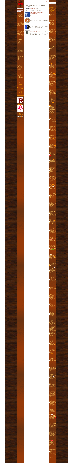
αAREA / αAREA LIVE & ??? (52, 300)
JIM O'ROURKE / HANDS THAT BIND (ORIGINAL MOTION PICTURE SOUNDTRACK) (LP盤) (52, 323)
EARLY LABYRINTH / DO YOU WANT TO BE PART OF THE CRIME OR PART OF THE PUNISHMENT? (52, 356)
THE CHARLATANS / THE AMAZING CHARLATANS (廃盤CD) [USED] (52, 387)
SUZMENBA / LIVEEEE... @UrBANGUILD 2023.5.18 (52, 363)
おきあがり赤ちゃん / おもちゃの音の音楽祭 (52, 317)
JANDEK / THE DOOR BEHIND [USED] (52, 379)
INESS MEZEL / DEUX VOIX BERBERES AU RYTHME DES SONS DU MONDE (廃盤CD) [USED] (52, 372)
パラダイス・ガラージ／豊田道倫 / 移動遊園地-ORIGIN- (52, 225)
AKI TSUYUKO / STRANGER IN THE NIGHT (51, 20)
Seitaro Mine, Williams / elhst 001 (52, 236)
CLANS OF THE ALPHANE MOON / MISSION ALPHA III (52, 293)
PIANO (18, 48)
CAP (18, 78)
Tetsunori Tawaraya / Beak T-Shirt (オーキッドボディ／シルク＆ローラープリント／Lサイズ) (52, 33)
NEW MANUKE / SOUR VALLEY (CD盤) (52, 243)
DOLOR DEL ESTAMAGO (19, 70)
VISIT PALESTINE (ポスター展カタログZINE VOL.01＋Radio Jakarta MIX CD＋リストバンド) (52, 308)
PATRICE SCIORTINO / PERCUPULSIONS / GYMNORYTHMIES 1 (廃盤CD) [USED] (52, 407)
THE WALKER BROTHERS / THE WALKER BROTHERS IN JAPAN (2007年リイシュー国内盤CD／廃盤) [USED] (52, 420)
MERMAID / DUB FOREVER (51, 113)
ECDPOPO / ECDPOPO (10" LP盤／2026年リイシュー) (52, 63)
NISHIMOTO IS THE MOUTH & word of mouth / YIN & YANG (52, 140)
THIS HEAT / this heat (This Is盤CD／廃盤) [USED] (52, 414)
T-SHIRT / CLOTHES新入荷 (20, 17)
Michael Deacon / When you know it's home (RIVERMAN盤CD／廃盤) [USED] (52, 382)
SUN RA (18, 38)
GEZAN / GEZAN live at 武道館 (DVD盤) (52, 94)
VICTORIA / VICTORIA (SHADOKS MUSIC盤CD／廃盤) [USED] (52, 457)
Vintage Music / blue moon (20, 34)
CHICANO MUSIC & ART (20, 40)
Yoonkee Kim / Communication (51, 336)
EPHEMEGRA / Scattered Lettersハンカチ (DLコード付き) (52, 43)
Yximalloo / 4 (51, 320)
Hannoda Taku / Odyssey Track (52, 361)
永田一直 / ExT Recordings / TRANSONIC (20, 63)
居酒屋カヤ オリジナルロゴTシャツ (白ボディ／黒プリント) (52, 86)
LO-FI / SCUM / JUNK (20, 68)
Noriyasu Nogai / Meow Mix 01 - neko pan (52, 66)
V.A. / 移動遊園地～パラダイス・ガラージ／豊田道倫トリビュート (52, 222)
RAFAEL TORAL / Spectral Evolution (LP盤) (52, 163)
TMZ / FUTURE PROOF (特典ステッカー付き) (52, 150)
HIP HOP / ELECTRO (20, 44)
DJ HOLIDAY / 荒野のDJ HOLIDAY (52, 83)
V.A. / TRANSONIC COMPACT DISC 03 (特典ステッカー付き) (52, 274)
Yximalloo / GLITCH (52, 326)
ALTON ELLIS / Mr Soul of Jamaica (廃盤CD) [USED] (52, 447)
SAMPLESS (19, 74)
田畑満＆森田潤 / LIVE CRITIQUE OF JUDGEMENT (52, 75)
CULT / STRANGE (19, 67)
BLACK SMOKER (19, 66)
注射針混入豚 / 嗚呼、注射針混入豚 (52, 90)
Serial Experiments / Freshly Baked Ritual (51, 157)
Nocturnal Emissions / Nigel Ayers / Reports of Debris (52, 271)
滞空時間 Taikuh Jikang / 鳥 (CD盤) (52, 247)
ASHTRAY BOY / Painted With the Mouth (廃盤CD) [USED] (52, 375)
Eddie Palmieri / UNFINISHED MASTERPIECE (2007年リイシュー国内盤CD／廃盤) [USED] (52, 443)
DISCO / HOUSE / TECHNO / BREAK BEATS (20, 23)
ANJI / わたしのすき (52, 84)
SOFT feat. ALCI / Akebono (51, 149)
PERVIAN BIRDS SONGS (51, 353)
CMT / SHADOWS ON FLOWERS (52, 191)
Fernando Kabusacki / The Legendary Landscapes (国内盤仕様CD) (52, 184)
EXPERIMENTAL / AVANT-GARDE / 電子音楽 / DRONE (20, 56)
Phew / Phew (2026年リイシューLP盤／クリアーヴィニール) (52, 40)
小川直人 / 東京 (52, 220)
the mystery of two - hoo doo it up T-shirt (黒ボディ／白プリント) (52, 96)
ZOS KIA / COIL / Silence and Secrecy (52, 200)
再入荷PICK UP (19, 14)
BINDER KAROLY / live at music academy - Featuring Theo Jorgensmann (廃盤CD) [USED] (52, 369)
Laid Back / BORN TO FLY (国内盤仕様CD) (52, 24)
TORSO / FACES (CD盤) (53, 242)
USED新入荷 (19, 15)
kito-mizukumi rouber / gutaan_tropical (52, 286)
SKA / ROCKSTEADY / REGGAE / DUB (20, 45)
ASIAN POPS (19, 43)
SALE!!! (18, 82)
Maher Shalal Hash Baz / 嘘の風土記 (52, 186)
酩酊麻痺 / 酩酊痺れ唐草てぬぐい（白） (52, 267)
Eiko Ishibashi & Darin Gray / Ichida (52, 278)
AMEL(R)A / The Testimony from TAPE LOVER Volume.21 (51, 328)
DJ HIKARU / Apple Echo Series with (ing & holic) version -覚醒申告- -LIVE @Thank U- (52, 46)
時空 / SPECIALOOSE (20, 73)
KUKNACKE (19, 61)
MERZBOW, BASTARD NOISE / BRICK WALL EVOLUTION (52, 204)
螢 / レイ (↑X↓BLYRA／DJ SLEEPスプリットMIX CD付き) (52, 219)
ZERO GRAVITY (19, 64)
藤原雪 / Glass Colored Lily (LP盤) (52, 299)
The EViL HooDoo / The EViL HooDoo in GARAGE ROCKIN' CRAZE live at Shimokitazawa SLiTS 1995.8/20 (52, 131)
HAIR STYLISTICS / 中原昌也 (20, 60)
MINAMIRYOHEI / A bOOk (52, 311)
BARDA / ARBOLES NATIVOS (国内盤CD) (52, 25)
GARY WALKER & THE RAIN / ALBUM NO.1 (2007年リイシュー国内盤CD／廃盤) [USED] (52, 425)
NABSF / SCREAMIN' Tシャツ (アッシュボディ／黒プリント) (52, 70)
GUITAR (18, 47)
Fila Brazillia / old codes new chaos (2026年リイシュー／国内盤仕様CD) (52, 107)
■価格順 (34, 8)
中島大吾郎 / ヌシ (52, 22)
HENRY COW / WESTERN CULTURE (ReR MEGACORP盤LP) (52, 282)
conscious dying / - (52, 313)
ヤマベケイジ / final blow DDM (52, 342)
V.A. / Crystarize (52, 312)
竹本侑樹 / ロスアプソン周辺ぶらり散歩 (52, 344)
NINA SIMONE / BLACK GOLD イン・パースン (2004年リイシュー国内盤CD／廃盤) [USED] (52, 433)
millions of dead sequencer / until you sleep (52, 159)
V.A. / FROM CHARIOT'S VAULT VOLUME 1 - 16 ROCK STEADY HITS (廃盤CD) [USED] (52, 453)
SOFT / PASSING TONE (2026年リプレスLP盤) (52, 147)
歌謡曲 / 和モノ (19, 42)
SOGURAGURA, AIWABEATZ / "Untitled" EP (52, 49)
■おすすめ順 (31, 8)
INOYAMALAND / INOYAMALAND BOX (52, 245)
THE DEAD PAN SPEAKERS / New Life (52, 92)
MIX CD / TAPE (19, 21)
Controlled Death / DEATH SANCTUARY (52, 114)
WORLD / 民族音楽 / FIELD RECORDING (20, 33)
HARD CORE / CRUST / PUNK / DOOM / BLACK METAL (20, 51)
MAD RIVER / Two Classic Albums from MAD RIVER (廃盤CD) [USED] (52, 410)
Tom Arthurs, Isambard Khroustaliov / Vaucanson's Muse (52, 288)
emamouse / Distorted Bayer (52, 334)
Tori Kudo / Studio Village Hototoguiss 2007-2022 (52, 319)
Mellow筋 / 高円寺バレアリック (20, 18)
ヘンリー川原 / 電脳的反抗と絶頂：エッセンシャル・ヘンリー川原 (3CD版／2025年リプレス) (52, 263)
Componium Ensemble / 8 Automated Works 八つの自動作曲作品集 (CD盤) (52, 260)
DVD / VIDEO (19, 75)
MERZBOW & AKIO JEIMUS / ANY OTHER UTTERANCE (52, 209)
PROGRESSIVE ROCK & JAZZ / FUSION (20, 28)
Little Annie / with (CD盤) (53, 194)
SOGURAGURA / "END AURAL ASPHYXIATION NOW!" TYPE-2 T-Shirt (52, 56)
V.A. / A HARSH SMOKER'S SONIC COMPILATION (51, 315)
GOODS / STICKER (20, 79)
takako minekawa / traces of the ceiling (52, 258)
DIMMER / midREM (52, 176)
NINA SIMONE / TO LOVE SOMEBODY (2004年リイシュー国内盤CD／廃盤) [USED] (52, 436)
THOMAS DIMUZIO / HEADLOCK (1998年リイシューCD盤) (52, 168)
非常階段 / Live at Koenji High (52, 88)
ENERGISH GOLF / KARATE (34, 31)
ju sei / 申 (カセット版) (53, 64)
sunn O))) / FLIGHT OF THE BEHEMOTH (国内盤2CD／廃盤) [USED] (52, 416)
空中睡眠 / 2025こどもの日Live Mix (52, 128)
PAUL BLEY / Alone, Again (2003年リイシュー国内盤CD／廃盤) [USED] (52, 400)
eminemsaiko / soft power (33, 25)
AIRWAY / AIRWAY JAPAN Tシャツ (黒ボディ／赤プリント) (52, 72)
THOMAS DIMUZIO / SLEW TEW (52, 173)
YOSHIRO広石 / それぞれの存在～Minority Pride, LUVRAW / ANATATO (52, 348)
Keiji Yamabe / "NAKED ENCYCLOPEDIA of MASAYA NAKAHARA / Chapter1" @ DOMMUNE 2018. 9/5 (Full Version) (52, 339)
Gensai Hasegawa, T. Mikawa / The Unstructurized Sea (52, 125)
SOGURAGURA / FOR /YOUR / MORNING (52, 51)
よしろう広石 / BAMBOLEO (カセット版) (52, 345)
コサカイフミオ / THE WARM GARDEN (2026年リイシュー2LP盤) (52, 122)
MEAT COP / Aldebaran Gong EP (34, 18)
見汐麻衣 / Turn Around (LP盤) (52, 152)
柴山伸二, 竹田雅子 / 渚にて (52, 166)
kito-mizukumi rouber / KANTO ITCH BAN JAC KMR (52, 303)
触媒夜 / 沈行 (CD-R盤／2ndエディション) (52, 145)
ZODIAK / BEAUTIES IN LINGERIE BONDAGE (52, 290)
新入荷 (18, 13)
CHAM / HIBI (51, 192)
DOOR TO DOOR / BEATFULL (52, 18)
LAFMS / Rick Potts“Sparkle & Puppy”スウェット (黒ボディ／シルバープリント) (52, 101)
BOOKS (18, 76)
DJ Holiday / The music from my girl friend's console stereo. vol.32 (52, 143)
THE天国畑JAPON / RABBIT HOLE (52, 233)
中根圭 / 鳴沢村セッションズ (52, 59)
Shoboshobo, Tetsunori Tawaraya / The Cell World (52, 27)
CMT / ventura (51, 190)
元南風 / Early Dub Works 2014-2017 (52, 227)
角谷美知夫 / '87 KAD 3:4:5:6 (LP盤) (52, 234)
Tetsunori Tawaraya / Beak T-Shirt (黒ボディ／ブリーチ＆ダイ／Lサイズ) (52, 29)
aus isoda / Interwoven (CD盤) (52, 181)
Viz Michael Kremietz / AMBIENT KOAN (52, 269)
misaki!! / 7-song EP (52, 154)
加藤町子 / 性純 (52, 153)
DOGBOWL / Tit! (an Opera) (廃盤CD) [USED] (52, 378)
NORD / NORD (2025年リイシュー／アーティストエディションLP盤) (52, 178)
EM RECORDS (19, 65)
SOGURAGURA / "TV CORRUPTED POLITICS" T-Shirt (52, 54)
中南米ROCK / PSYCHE (20, 31)
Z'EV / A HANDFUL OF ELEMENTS (52, 202)
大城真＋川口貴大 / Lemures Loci (52, 276)
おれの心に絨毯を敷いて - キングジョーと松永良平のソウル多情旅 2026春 (52, 117)
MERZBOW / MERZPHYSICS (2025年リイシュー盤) (52, 211)
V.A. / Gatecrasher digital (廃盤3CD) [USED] (52, 385)
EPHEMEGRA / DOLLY (53, 297)
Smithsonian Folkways (20, 35)
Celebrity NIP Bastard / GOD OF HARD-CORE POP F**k (52, 251)
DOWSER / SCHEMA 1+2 (52, 120)
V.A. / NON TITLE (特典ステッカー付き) (52, 256)
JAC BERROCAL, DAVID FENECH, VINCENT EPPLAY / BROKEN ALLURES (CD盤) (52, 197)
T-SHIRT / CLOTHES (20, 77)
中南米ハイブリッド (20, 29)
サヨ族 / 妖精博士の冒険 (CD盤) (52, 15)
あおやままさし (19, 49)
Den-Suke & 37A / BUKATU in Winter (51, 332)
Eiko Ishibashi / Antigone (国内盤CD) (52, 249)
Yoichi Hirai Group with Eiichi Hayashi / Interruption (52, 231)
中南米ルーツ (19, 30)
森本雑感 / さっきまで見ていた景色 (52, 138)
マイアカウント (46, 1)
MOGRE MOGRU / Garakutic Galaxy (52, 359)
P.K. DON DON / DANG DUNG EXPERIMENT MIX (52, 254)
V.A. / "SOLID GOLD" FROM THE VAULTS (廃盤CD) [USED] (52, 449)
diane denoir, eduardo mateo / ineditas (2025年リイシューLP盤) (52, 161)
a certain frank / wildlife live (52, 241)
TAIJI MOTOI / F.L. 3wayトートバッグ (52, 98)
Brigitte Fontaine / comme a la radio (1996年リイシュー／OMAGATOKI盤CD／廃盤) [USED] (52, 404)
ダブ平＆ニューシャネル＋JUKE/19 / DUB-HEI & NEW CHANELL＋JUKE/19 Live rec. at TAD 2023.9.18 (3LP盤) (52, 37)
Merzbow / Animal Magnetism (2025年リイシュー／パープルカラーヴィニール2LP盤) (52, 215)
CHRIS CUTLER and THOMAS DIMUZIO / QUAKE (52, 171)
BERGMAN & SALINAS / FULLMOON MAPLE (52, 280)
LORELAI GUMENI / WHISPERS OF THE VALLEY (52, 135)
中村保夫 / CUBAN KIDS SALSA (52, 68)
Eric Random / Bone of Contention (52, 229)
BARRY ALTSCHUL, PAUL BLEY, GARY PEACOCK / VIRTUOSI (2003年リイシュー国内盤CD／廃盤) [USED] (52, 429)
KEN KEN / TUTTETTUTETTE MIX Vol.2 (52, 188)
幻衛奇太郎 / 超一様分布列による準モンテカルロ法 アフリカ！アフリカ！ (52, 78)
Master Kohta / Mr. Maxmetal (51, 16)
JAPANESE (18, 41)
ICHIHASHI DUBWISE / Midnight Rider (52, 284)
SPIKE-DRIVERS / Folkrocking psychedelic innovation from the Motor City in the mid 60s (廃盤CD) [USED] (52, 394)
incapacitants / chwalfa (52, 193)
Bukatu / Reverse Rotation (53, 330)
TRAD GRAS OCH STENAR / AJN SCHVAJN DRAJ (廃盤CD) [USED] (52, 391)
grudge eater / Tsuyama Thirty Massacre (52, 103)
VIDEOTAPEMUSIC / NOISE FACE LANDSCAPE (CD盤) (52, 110)
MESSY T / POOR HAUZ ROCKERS (51, 81)
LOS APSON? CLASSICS (19, 20)
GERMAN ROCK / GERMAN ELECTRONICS (20, 53)
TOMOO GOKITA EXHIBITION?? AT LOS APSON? (52, 350)
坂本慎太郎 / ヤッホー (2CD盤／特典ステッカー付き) (52, 238)
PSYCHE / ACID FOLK (20, 26)
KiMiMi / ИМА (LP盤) (52, 126)
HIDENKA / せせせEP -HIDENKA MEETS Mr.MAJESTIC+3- (52, 295)
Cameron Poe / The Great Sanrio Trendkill (52, 60)
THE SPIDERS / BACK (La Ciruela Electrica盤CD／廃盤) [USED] (52, 398)
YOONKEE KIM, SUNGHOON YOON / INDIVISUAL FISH (52, 305)
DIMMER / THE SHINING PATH (51, 175)
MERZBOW (19, 58)
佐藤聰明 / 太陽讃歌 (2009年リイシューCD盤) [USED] (52, 440)
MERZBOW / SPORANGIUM (51, 207)
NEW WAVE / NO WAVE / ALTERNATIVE (20, 25)
